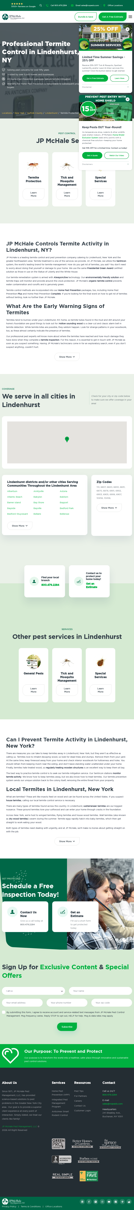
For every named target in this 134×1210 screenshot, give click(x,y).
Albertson (12, 491)
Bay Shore (39, 502)
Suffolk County (35, 113)
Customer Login (82, 1110)
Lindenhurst (51, 113)
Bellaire (37, 514)
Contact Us (80, 1105)
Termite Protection (33, 179)
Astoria (63, 491)
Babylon (38, 497)
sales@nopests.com (112, 1103)
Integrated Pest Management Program (60, 1103)
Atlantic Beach (14, 497)
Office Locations (53, 1206)
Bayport (64, 502)
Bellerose (64, 514)
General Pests (33, 673)
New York (20, 113)
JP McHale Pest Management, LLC (19, 1126)
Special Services (100, 179)
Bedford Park (67, 508)
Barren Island (14, 502)
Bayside (11, 508)
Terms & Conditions (31, 1206)
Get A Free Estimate (95, 78)
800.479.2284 (109, 1094)
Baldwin (64, 497)
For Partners (80, 1096)
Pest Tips (78, 1091)
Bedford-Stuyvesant (17, 514)
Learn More (119, 78)
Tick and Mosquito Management (67, 181)
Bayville (37, 508)
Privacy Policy (9, 1206)
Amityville (39, 491)
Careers (78, 1101)
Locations (7, 113)
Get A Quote (92, 155)
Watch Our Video (116, 155)
